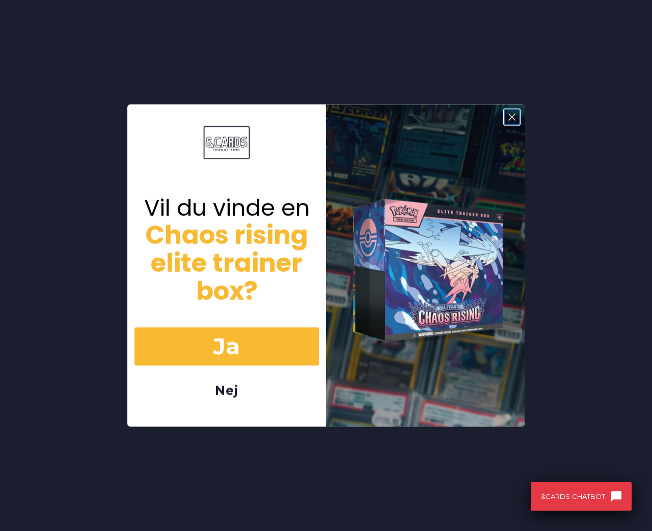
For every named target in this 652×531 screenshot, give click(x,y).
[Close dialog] (512, 117)
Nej (226, 390)
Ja (226, 346)
